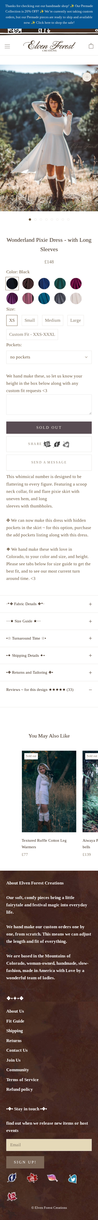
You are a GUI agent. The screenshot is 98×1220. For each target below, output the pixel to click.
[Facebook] (56, 442)
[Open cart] (91, 46)
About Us (15, 1011)
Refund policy (19, 1089)
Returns (14, 1040)
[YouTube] (32, 1178)
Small (30, 320)
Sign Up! (25, 1162)
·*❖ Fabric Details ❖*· (25, 604)
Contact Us (17, 1050)
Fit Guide (15, 1021)
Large (75, 320)
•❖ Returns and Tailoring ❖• (29, 672)
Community (17, 1069)
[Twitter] (66, 442)
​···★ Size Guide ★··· (23, 621)
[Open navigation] (7, 46)
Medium (52, 320)
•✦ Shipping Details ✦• (25, 655)
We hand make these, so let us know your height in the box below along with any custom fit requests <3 (44, 383)
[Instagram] (52, 1177)
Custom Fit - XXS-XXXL (32, 334)
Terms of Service (22, 1079)
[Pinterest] (47, 442)
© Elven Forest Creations (49, 1208)
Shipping (14, 1030)
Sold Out (49, 427)
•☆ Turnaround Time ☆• (26, 638)
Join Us (13, 1060)
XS (12, 320)
